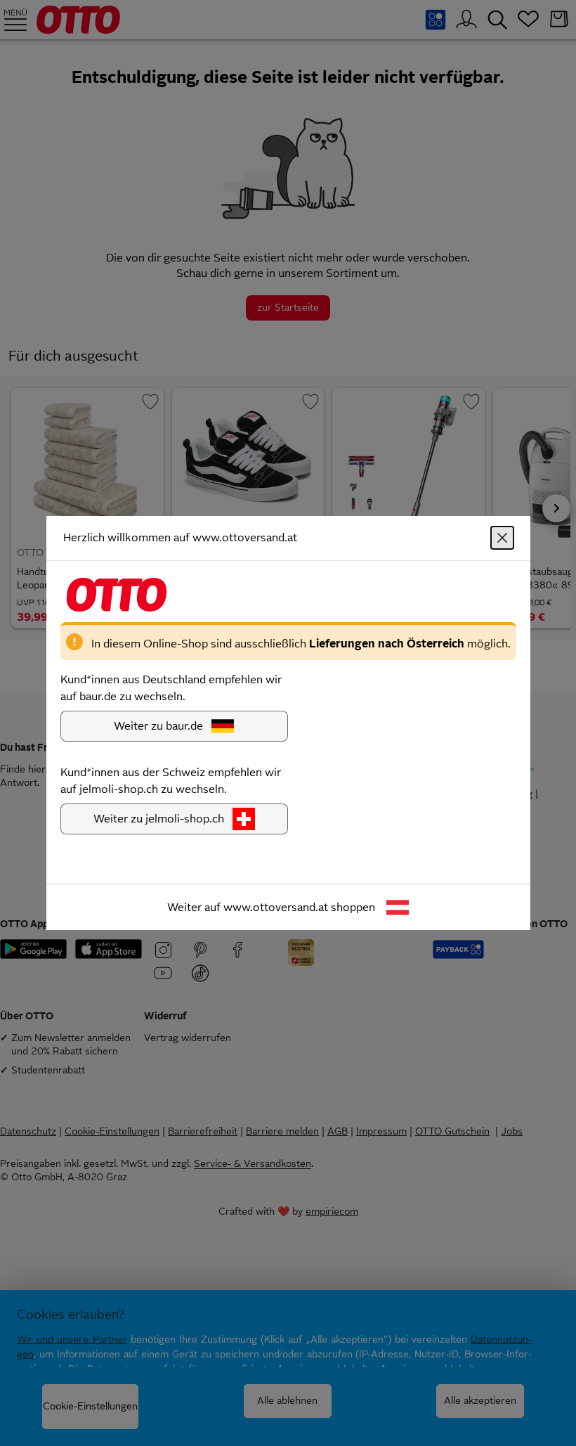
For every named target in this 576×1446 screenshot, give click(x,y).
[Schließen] (502, 538)
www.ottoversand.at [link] (275, 907)
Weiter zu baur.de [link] (158, 726)
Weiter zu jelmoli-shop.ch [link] (158, 819)
